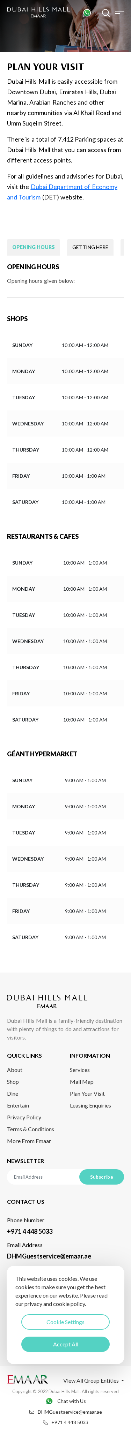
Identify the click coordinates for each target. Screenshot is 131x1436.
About (14, 1069)
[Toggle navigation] (119, 12)
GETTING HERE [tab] (90, 247)
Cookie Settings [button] (65, 1321)
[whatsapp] (87, 12)
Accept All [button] (65, 1344)
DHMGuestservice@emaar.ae (49, 1256)
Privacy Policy (24, 1117)
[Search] (105, 12)
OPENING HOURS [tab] (33, 247)
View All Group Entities (91, 1380)
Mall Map (82, 1081)
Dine (12, 1093)
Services (80, 1069)
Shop (13, 1081)
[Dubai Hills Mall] (38, 13)
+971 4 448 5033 (29, 1231)
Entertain (18, 1105)
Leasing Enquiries (90, 1105)
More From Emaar (29, 1141)
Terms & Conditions (30, 1129)
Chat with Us (71, 1401)
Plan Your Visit (87, 1093)
